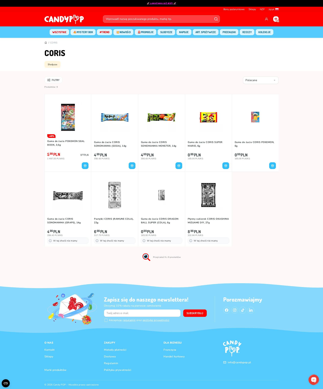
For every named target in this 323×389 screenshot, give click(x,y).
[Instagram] (234, 310)
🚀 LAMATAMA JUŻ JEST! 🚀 (161, 3)
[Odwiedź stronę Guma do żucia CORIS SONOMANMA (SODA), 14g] (114, 117)
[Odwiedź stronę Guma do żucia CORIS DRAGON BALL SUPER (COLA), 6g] (161, 195)
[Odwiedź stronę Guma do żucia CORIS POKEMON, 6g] (255, 117)
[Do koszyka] (85, 165)
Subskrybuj (195, 313)
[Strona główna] (64, 20)
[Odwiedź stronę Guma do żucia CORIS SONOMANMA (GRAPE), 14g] (68, 195)
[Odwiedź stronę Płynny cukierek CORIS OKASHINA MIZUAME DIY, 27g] (208, 195)
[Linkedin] (250, 310)
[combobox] (261, 80)
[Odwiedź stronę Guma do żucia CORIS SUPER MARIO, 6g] (208, 117)
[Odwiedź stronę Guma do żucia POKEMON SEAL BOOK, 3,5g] (68, 117)
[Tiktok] (242, 310)
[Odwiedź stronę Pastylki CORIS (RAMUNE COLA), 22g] (114, 195)
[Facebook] (226, 310)
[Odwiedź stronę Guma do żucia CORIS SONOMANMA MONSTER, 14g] (161, 117)
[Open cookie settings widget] (6, 383)
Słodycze (52, 64)
